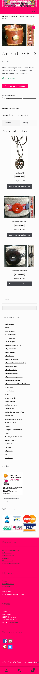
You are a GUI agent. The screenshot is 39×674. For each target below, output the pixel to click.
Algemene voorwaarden (10, 550)
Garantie (5, 558)
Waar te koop (9, 458)
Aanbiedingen (9, 324)
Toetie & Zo (13, 16)
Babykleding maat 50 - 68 (13, 345)
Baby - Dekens (9, 356)
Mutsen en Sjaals (10, 422)
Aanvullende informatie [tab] (10, 108)
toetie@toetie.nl (14, 622)
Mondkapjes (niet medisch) (13, 437)
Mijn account (6, 670)
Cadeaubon (8, 444)
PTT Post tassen (10, 338)
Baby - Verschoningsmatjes (13, 377)
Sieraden (21, 16)
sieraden (19, 98)
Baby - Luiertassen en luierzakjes (15, 363)
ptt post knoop (11, 98)
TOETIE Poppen (10, 342)
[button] (33, 27)
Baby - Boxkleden (10, 349)
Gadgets (7, 394)
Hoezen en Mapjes (10, 398)
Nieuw (7, 328)
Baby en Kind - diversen (12, 380)
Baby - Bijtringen (10, 352)
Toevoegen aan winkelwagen (15, 86)
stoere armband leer (29, 98)
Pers (6, 454)
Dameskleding (9, 391)
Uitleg (4, 581)
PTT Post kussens (10, 335)
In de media (6, 586)
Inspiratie (8, 447)
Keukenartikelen (10, 401)
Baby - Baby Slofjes (11, 370)
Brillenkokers (9, 387)
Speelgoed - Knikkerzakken (13, 430)
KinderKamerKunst (11, 405)
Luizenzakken (9, 416)
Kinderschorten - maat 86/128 (14, 412)
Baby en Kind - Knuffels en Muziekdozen (17, 384)
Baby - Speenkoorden (11, 373)
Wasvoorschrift (7, 561)
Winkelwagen (30, 668)
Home (6, 16)
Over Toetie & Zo (8, 584)
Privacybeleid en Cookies (11, 563)
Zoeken (19, 670)
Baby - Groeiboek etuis (12, 359)
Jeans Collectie (10, 331)
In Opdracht (8, 451)
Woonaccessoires (10, 440)
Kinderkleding (9, 408)
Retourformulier (8, 555)
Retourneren (7, 553)
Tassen (7, 433)
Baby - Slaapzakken (11, 366)
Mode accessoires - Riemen (13, 419)
